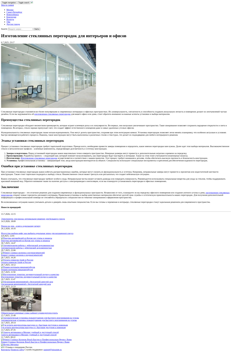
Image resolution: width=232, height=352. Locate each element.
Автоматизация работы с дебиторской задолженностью (26, 248)
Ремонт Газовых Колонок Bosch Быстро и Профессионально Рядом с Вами (35, 342)
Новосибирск (12, 14)
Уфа (8, 22)
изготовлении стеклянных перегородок (52, 114)
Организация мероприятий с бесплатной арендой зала (26, 284)
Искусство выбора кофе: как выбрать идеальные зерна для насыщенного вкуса (37, 233)
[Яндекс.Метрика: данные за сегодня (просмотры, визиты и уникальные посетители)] (10, 344)
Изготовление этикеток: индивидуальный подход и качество (29, 277)
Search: (4, 29)
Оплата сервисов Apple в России (16, 262)
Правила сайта (17, 350)
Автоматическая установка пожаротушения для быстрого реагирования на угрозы (39, 320)
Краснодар (11, 17)
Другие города (13, 24)
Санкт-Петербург (14, 12)
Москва (9, 10)
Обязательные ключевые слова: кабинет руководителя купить (29, 313)
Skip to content (7, 5)
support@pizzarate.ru (53, 350)
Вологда (10, 19)
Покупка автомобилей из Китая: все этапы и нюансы (25, 240)
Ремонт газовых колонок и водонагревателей (22, 255)
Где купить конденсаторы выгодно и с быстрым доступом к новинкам (33, 327)
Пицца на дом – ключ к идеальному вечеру (21, 226)
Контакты (5, 350)
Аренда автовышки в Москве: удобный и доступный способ (29, 335)
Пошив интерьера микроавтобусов (17, 269)
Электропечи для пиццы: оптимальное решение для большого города (33, 219)
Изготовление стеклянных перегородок (39, 158)
